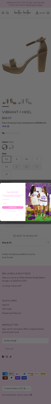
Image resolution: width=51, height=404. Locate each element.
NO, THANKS (13, 211)
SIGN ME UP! (13, 207)
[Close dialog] (49, 184)
